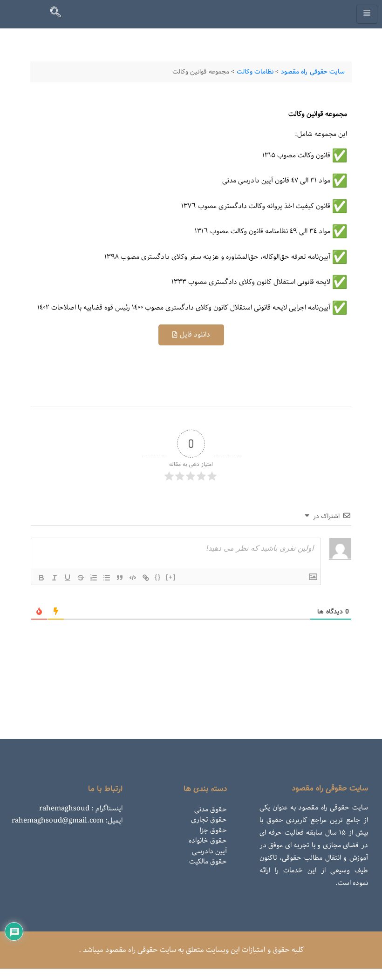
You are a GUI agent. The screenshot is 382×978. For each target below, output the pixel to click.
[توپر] (41, 577)
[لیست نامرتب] (106, 577)
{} (158, 576)
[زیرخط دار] (67, 577)
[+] (171, 576)
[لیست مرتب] (93, 577)
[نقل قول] (119, 577)
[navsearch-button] (59, 14)
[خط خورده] (80, 577)
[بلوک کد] (132, 577)
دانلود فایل (195, 335)
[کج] (54, 577)
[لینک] (145, 577)
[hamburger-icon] (366, 14)
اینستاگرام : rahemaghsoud (81, 809)
